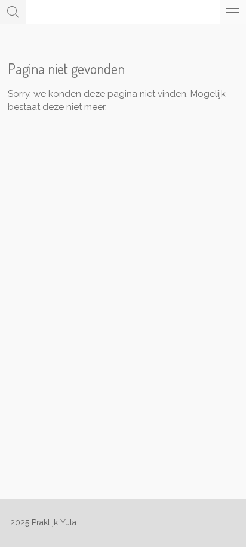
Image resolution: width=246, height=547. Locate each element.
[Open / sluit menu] (233, 12)
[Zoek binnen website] (13, 12)
